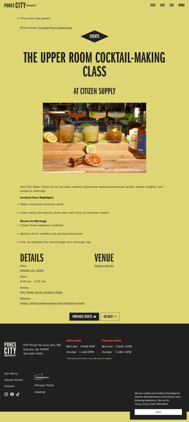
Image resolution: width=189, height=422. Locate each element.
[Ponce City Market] (20, 5)
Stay (162, 5)
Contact (9, 386)
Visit (152, 5)
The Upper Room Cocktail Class (41, 292)
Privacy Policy (44, 385)
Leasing (40, 391)
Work (182, 5)
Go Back (108, 316)
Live (172, 5)
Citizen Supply (104, 265)
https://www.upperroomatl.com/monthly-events (52, 303)
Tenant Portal (13, 380)
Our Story (11, 373)
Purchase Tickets (82, 316)
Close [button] (158, 412)
